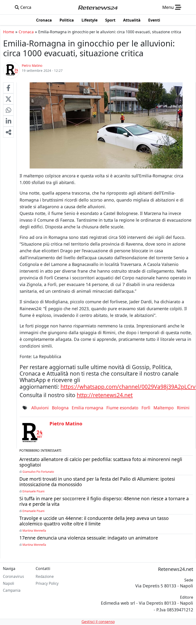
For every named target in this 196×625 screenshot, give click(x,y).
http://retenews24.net (105, 395)
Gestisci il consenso (98, 621)
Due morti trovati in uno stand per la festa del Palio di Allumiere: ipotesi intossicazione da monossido (97, 481)
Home (8, 31)
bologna (60, 408)
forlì (146, 408)
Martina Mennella (34, 530)
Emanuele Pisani (33, 491)
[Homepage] (98, 7)
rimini (183, 408)
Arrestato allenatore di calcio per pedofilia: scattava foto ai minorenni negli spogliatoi (100, 461)
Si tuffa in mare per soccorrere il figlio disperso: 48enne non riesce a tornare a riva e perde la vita (104, 501)
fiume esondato (122, 408)
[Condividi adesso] (8, 132)
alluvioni (40, 408)
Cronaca (26, 31)
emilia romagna (87, 408)
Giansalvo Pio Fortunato (38, 471)
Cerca (25, 7)
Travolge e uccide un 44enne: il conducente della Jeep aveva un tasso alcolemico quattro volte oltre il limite (94, 520)
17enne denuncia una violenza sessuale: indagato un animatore (88, 538)
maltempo (163, 408)
